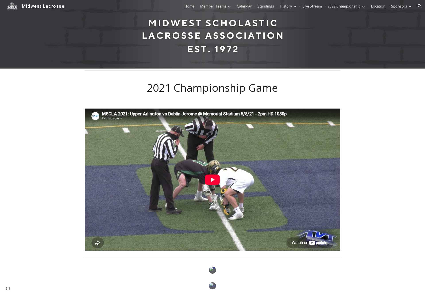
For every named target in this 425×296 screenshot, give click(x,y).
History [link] (286, 6)
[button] (419, 6)
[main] (212, 88)
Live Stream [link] (312, 6)
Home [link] (189, 6)
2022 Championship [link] (344, 6)
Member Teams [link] (213, 6)
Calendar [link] (244, 6)
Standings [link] (265, 6)
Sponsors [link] (399, 6)
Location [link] (378, 6)
